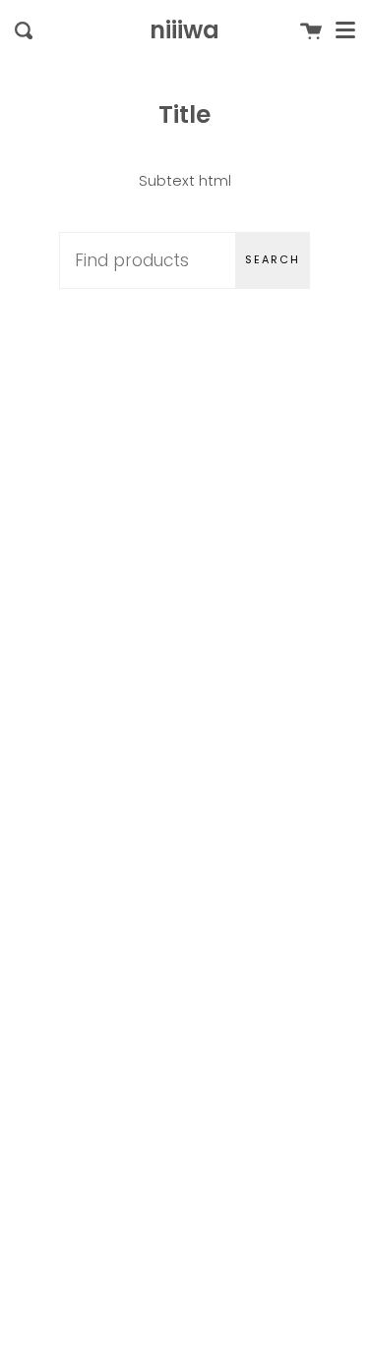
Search (272, 259)
